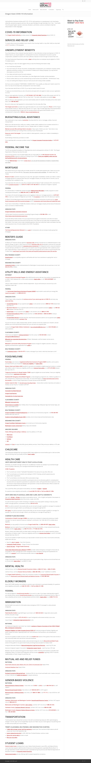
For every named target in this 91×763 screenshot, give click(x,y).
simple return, (27, 160)
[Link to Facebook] (85, 1)
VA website (37, 197)
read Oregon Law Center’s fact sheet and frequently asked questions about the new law (35, 251)
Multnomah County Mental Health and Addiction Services (25, 576)
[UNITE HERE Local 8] (45, 5)
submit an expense (22, 675)
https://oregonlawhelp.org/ (32, 112)
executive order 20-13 (37, 244)
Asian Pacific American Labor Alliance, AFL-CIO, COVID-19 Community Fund (23, 664)
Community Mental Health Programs (49, 574)
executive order (30, 242)
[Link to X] (83, 1)
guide (29, 230)
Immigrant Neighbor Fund (11, 667)
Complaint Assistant (14, 184)
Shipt (13, 444)
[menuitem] (30, 9)
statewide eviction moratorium (30, 246)
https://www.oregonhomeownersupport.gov (16, 216)
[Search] (62, 9)
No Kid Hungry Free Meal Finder (28, 383)
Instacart (7, 444)
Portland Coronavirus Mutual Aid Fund (15, 673)
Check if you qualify (10, 293)
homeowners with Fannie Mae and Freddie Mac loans (47, 201)
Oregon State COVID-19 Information (19, 14)
